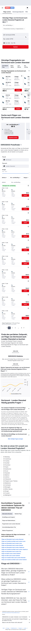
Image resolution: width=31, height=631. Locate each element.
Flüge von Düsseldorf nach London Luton (12, 543)
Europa (7, 628)
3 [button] (15, 328)
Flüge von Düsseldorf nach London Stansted (12, 539)
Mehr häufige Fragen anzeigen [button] (15, 438)
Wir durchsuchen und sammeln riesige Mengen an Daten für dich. (14, 619)
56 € (4, 22)
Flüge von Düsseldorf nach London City (11, 551)
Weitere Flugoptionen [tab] (7, 530)
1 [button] (9, 328)
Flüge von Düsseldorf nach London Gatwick (12, 545)
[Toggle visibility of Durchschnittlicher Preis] (15, 393)
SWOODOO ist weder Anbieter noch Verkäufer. (14, 617)
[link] (13, 137)
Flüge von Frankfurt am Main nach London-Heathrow (15, 549)
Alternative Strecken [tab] (7, 513)
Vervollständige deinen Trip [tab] (9, 527)
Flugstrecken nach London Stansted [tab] (11, 523)
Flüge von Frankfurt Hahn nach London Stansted (13, 557)
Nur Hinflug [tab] (26, 66)
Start (4, 628)
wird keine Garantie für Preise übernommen (11, 612)
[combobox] (17, 160)
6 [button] (21, 328)
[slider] (29, 173)
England (20, 628)
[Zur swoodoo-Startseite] (9, 8)
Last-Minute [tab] (19, 66)
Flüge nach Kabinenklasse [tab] (8, 520)
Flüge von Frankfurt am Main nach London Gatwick (14, 559)
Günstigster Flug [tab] (5, 66)
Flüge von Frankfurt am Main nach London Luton (13, 541)
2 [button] (12, 328)
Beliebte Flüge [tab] (18, 513)
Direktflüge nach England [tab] (8, 517)
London (25, 628)
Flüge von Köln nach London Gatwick (11, 555)
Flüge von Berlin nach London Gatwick (11, 553)
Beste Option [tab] (12, 66)
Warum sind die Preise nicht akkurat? (12, 622)
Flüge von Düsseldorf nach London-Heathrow (13, 547)
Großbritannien (14, 628)
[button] (2, 7)
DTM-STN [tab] (15, 351)
